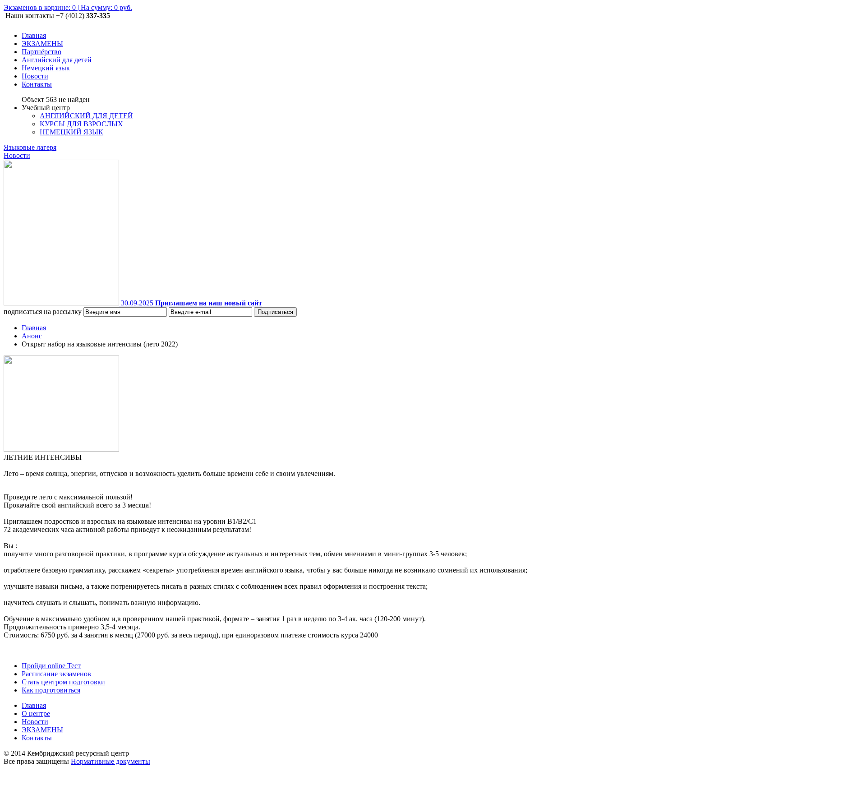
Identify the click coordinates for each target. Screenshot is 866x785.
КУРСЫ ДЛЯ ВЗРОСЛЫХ (81, 124)
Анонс (32, 336)
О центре (36, 713)
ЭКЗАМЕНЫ (42, 730)
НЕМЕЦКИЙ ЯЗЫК (71, 132)
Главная (34, 328)
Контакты (37, 738)
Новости (17, 155)
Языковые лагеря (30, 147)
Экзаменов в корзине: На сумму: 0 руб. (68, 7)
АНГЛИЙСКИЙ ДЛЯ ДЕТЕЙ (86, 116)
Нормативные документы (110, 761)
